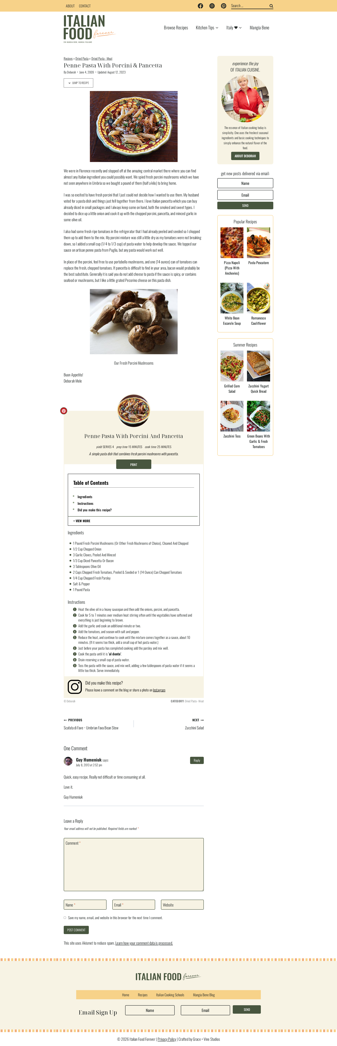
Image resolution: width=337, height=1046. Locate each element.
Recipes (68, 58)
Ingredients (85, 496)
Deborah (71, 72)
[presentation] (232, 242)
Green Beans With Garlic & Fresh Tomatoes (258, 441)
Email (118, 904)
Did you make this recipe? (95, 509)
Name (70, 904)
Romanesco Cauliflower (258, 320)
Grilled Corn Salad (232, 388)
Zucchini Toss (231, 436)
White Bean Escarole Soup (232, 320)
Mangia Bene (259, 27)
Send (245, 205)
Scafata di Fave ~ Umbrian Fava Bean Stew (91, 724)
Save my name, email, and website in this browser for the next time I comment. (115, 917)
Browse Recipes (176, 27)
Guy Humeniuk (89, 759)
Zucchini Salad (194, 724)
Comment (73, 843)
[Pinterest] (223, 6)
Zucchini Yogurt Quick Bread (258, 388)
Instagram (159, 689)
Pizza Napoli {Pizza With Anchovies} (232, 268)
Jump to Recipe (80, 83)
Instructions (85, 503)
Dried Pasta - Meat (101, 58)
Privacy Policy (167, 1039)
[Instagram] (212, 6)
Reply (197, 760)
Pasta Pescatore (258, 262)
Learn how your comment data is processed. (144, 943)
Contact (85, 5)
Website (168, 904)
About (70, 5)
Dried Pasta (81, 58)
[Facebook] (200, 6)
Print (133, 464)
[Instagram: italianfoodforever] (76, 687)
